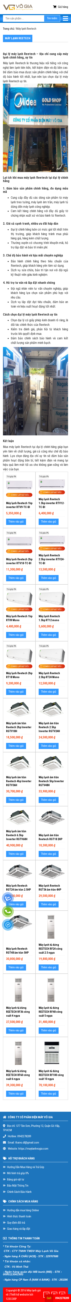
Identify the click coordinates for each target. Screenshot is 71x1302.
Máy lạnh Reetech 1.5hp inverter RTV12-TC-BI (51, 503)
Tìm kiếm (52, 18)
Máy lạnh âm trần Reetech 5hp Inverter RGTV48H (51, 781)
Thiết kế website (19, 1294)
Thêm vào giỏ (16, 521)
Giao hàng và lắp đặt (18, 1229)
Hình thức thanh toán (19, 1216)
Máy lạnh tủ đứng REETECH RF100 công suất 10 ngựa (51, 1074)
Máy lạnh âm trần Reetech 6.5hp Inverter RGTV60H (16, 835)
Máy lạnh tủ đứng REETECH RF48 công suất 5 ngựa (50, 1011)
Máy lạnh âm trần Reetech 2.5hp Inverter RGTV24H (49, 727)
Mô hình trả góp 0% (18, 1173)
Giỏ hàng (62, 7)
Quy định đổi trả (16, 1222)
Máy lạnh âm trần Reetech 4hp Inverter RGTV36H (18, 781)
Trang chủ (8, 28)
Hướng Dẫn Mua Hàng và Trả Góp (25, 1167)
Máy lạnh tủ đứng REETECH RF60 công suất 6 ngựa (18, 1074)
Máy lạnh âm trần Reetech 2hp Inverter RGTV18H (18, 727)
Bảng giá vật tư (15, 1179)
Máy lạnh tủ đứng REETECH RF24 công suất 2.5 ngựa (50, 948)
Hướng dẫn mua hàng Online (23, 1210)
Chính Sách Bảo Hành (19, 1192)
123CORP (11, 1299)
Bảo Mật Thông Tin (17, 1185)
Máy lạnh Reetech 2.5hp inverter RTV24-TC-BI (51, 559)
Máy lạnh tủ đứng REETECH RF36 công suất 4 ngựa (18, 1011)
